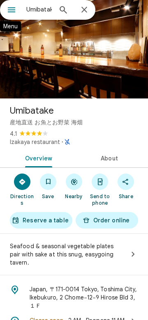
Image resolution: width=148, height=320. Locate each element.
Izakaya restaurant (35, 142)
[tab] (37, 157)
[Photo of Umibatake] (74, 49)
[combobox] (39, 9)
